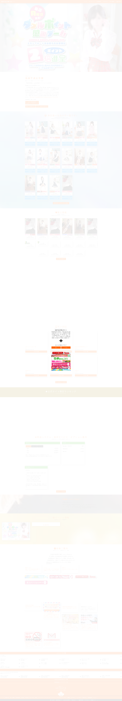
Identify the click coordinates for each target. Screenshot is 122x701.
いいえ (66, 347)
